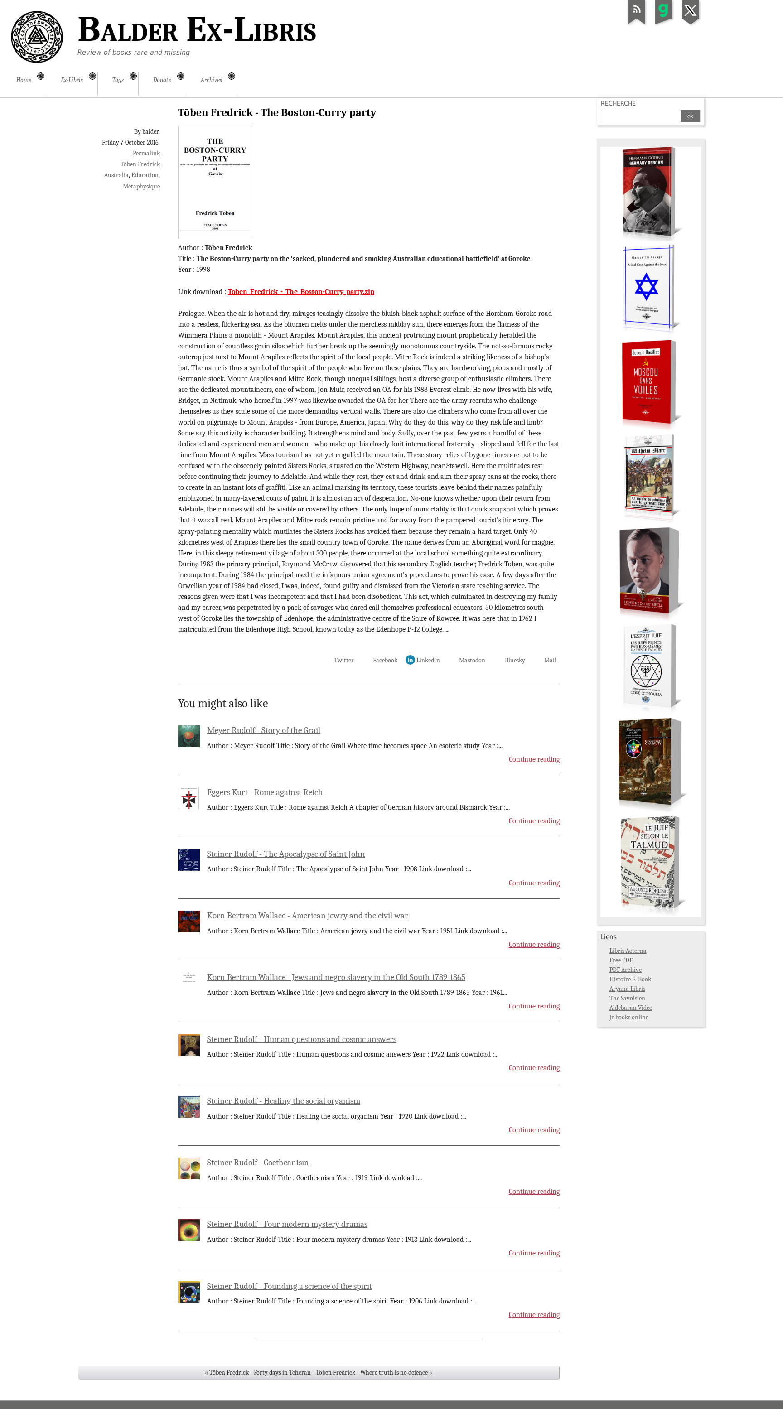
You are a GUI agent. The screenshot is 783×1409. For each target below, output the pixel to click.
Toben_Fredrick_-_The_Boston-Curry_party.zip (301, 292)
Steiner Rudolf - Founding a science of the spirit (289, 1286)
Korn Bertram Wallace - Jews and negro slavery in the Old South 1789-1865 (336, 977)
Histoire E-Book (630, 979)
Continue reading (534, 759)
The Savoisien (627, 998)
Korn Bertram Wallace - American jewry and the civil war (307, 916)
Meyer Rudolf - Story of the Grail (263, 730)
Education (145, 175)
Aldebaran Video (630, 1008)
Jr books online (628, 1017)
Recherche (618, 103)
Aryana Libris (627, 989)
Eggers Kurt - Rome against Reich (265, 792)
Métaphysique (141, 186)
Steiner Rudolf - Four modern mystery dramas (287, 1224)
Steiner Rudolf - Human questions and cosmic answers (301, 1039)
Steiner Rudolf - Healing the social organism (283, 1101)
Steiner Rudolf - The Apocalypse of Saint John (286, 854)
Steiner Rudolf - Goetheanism (258, 1163)
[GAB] (664, 24)
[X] (691, 24)
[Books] (650, 915)
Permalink (146, 153)
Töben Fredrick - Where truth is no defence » (374, 1372)
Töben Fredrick (140, 164)
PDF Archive (625, 970)
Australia (116, 175)
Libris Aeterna (628, 951)
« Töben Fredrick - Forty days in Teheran (258, 1372)
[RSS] (637, 24)
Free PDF (621, 960)
